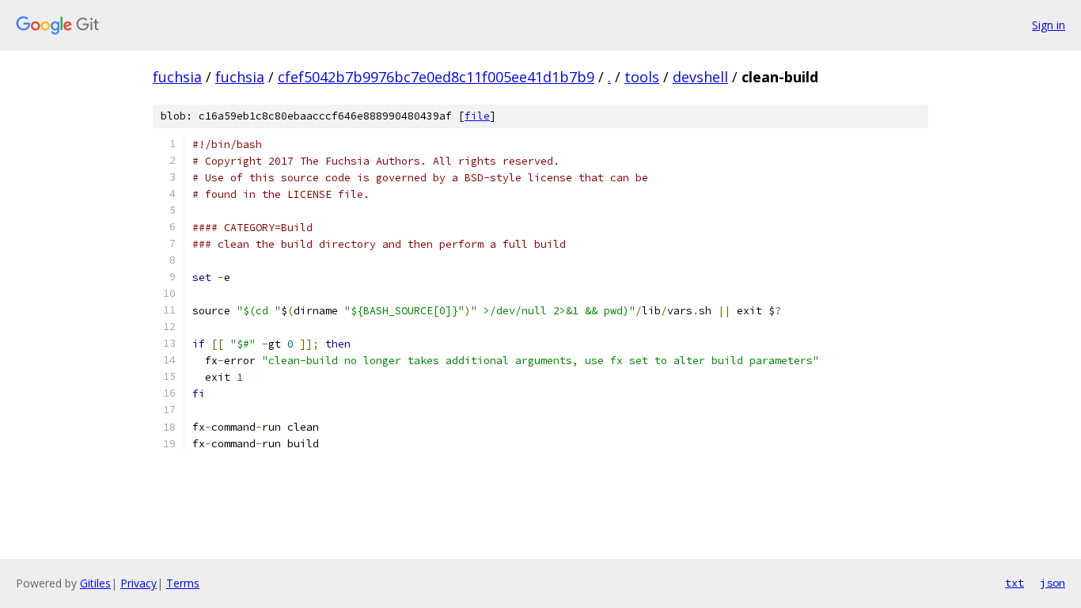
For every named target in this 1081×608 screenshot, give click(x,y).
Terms (182, 583)
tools (641, 76)
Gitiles (95, 583)
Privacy (138, 583)
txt (1014, 583)
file (477, 116)
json (1052, 583)
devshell (700, 76)
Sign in (1048, 24)
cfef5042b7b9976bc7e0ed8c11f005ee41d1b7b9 (436, 76)
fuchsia (177, 76)
